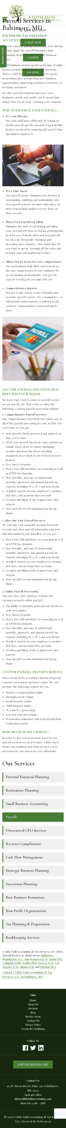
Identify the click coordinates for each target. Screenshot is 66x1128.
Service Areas (33, 1016)
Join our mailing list (33, 1064)
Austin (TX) (55, 959)
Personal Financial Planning (27, 777)
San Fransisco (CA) (35, 959)
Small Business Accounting (27, 804)
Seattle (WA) (29, 963)
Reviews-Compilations (23, 844)
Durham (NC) (48, 967)
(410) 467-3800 (33, 1094)
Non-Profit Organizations (26, 911)
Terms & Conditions (33, 1028)
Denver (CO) (45, 963)
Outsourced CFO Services (26, 830)
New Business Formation (25, 897)
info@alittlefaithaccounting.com (33, 1098)
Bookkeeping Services (23, 937)
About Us (33, 1004)
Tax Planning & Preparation (27, 924)
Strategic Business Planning (27, 870)
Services (33, 1008)
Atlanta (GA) (27, 967)
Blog (33, 1012)
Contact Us (33, 1020)
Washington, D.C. (12, 959)
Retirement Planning (22, 790)
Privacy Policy (33, 1024)
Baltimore (47, 955)
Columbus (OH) (11, 963)
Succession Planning (22, 884)
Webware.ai (44, 1121)
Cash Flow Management (24, 857)
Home (33, 1000)
